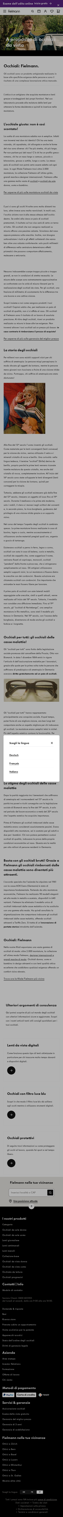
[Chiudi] (52, 743)
